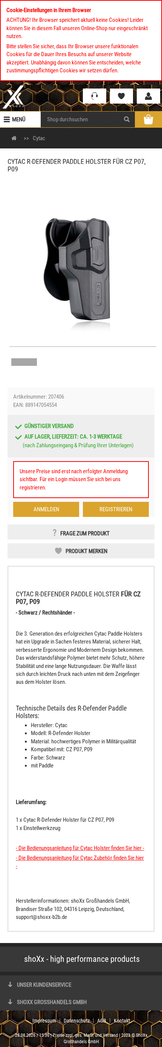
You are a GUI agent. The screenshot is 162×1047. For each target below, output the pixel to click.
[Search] (127, 119)
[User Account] (148, 96)
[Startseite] (13, 96)
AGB (101, 1021)
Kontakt (122, 1021)
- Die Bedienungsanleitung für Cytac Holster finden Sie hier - (80, 848)
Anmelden (46, 509)
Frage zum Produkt (85, 533)
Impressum (44, 1021)
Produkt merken (86, 551)
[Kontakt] (94, 96)
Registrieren (115, 509)
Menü (18, 119)
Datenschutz (77, 1021)
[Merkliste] (121, 96)
